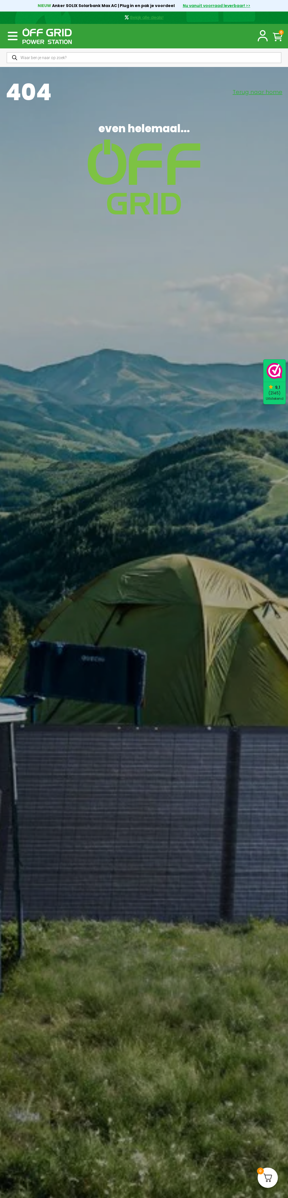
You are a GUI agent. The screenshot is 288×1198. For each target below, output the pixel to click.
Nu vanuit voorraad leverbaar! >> (216, 5)
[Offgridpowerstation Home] (47, 36)
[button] (13, 36)
